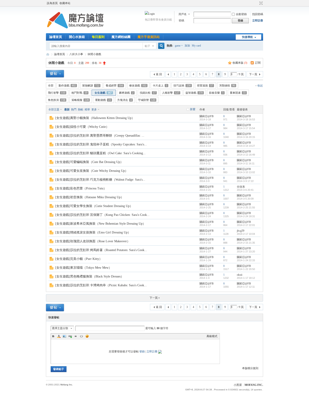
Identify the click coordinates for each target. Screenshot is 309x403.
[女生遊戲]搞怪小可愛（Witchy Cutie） (82, 126)
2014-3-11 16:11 (245, 163)
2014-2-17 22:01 (246, 225)
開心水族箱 (77, 37)
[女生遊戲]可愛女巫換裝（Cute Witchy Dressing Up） (91, 170)
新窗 (192, 109)
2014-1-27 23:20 (246, 251)
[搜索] (160, 46)
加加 (187, 45)
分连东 (241, 186)
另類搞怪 (227, 85)
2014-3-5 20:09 (245, 198)
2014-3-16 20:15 (246, 137)
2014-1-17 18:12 (246, 278)
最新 (67, 109)
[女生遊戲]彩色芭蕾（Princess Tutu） (81, 188)
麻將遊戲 (126, 92)
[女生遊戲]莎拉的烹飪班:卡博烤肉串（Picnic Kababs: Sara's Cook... (101, 285)
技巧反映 (182, 85)
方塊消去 (124, 100)
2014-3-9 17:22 (245, 181)
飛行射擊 (56, 92)
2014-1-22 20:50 (246, 269)
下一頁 (253, 74)
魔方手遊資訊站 (149, 37)
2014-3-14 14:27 (246, 145)
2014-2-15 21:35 (246, 242)
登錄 (142, 351)
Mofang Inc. (66, 384)
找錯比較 (148, 92)
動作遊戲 (67, 85)
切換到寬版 (260, 3)
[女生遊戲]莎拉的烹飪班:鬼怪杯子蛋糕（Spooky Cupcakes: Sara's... (101, 144)
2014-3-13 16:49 (246, 154)
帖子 (147, 46)
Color (59, 336)
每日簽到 (98, 37)
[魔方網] (75, 30)
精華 (87, 109)
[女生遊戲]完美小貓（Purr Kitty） (78, 259)
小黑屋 (238, 385)
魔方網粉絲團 (121, 37)
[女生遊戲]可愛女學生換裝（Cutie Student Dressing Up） (94, 206)
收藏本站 (64, 3)
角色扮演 (56, 100)
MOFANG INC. (254, 385)
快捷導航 (247, 37)
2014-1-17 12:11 (246, 286)
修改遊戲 (137, 85)
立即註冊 (257, 20)
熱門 (73, 109)
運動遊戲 (103, 100)
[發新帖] (55, 73)
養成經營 (114, 85)
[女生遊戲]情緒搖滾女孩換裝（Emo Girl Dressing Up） (93, 232)
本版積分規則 (250, 368)
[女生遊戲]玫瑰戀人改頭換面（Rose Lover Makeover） (92, 241)
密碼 (181, 20)
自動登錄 (241, 14)
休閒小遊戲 (94, 54)
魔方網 (48, 54)
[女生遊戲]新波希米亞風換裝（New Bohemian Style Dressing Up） (100, 223)
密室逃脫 (205, 85)
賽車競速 (238, 92)
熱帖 (80, 109)
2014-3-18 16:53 (246, 119)
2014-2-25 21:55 (246, 207)
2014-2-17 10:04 (246, 234)
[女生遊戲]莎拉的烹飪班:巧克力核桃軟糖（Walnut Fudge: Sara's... (100, 179)
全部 (50, 85)
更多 (94, 109)
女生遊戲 (103, 92)
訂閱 (258, 62)
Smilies (87, 336)
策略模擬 (80, 100)
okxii (239, 274)
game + (179, 45)
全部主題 (53, 109)
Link (70, 336)
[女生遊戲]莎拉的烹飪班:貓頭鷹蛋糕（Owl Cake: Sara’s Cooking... (100, 153)
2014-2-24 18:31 (246, 216)
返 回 (159, 74)
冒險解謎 (90, 85)
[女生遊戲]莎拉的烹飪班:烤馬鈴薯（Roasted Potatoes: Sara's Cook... (101, 250)
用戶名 (182, 14)
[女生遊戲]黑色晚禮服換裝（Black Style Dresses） (89, 276)
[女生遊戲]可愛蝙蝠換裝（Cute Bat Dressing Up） (89, 162)
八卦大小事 (76, 54)
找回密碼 (257, 14)
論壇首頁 (55, 37)
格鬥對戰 (79, 92)
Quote (76, 336)
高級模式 (212, 336)
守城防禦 (146, 100)
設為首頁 (52, 3)
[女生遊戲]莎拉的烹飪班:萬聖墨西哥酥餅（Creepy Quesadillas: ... (99, 135)
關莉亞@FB (207, 116)
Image (64, 336)
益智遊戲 (194, 92)
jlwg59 (240, 230)
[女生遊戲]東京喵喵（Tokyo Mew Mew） (83, 267)
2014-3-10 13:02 (246, 172)
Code (81, 336)
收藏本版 (240, 62)
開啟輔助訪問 (257, 3)
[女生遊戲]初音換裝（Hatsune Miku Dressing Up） (89, 197)
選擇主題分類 (60, 328)
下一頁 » (155, 297)
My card (196, 45)
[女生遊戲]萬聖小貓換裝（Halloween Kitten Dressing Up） (95, 118)
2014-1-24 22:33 (246, 260)
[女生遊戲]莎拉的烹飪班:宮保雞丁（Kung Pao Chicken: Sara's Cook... (102, 215)
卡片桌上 (160, 85)
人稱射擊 (170, 92)
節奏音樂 (216, 92)
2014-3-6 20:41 (245, 190)
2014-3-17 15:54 (246, 128)
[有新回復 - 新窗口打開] (51, 119)
